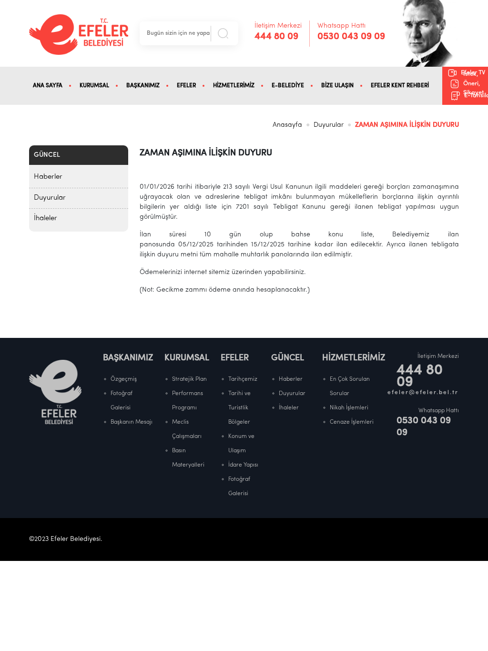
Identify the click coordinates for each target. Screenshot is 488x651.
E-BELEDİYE (288, 86)
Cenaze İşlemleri (352, 422)
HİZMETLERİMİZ (233, 86)
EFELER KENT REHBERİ (400, 86)
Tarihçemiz (242, 379)
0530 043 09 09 (351, 36)
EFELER (186, 86)
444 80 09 (276, 36)
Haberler (48, 177)
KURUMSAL (94, 86)
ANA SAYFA (47, 86)
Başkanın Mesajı (131, 422)
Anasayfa (287, 125)
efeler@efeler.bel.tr (423, 393)
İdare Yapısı (243, 465)
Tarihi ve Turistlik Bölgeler (239, 408)
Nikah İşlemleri (349, 408)
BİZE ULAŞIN (337, 86)
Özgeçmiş (124, 379)
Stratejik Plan (189, 379)
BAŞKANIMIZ (143, 86)
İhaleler (45, 218)
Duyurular (329, 125)
